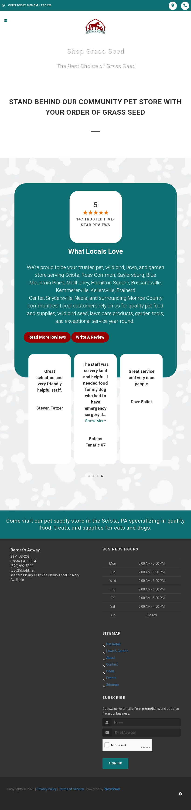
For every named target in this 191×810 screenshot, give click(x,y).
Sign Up (115, 763)
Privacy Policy (47, 789)
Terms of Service (71, 789)
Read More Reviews (47, 337)
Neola (81, 298)
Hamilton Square (110, 283)
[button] (89, 476)
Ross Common (98, 275)
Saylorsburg (130, 275)
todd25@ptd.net (22, 570)
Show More (95, 420)
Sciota (72, 275)
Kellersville (102, 290)
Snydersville (59, 298)
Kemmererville (72, 290)
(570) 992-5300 (21, 566)
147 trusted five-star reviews (95, 222)
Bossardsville (146, 283)
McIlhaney (77, 283)
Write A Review (90, 337)
